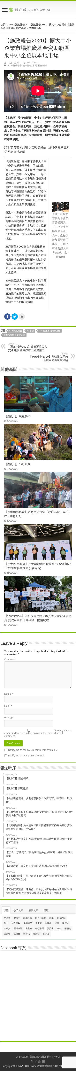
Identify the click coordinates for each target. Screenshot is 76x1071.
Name (8, 693)
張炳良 (68, 928)
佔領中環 (39, 928)
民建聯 (7, 934)
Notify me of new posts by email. (26, 755)
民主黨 (29, 928)
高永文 (46, 934)
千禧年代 (27, 923)
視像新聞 (42, 65)
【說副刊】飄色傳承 (17, 416)
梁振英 (17, 918)
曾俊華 (38, 923)
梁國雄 (48, 923)
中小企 (30, 330)
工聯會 (17, 934)
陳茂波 (65, 923)
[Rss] (32, 1061)
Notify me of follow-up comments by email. (32, 749)
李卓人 (7, 928)
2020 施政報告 (17, 24)
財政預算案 (40, 918)
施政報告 (27, 65)
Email (8, 705)
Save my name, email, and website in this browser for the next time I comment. (37, 733)
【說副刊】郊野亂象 (17, 464)
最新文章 (33, 910)
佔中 (6, 923)
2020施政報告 (15, 330)
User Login (22, 1056)
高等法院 (61, 918)
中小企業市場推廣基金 (49, 330)
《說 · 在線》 (14, 62)
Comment (9, 659)
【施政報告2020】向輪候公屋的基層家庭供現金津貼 (48, 357)
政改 (59, 928)
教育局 (26, 934)
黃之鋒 (36, 934)
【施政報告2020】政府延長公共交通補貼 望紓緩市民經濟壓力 (27, 347)
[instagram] (43, 1061)
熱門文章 (18, 910)
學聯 (57, 923)
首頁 (2, 24)
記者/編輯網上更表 (40, 1056)
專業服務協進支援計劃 (14, 335)
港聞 (35, 65)
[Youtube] (39, 1061)
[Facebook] (36, 1061)
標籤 (6, 910)
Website (8, 718)
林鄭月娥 (27, 918)
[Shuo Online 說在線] (38, 9)
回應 (46, 910)
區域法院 (18, 928)
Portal (57, 1056)
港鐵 (51, 918)
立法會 (7, 918)
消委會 (50, 928)
